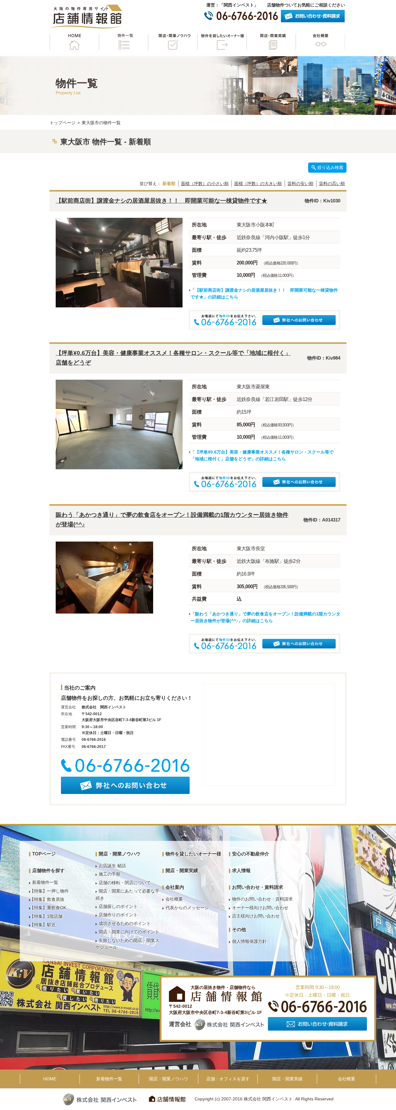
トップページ (62, 122)
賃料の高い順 (332, 183)
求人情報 (241, 870)
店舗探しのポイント (118, 906)
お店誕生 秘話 (112, 865)
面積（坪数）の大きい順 (258, 183)
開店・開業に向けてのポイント (129, 931)
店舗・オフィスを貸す (228, 1078)
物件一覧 (123, 42)
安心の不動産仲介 (250, 853)
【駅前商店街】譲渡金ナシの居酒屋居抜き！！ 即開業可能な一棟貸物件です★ (161, 200)
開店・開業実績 (271, 42)
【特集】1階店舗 (46, 916)
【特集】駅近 (43, 924)
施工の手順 (109, 874)
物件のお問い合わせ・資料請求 (262, 899)
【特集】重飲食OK (48, 907)
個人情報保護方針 (249, 941)
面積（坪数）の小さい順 (205, 183)
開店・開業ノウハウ (172, 42)
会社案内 (175, 887)
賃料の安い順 (300, 183)
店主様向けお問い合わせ (256, 916)
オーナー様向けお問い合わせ (260, 907)
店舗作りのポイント (118, 914)
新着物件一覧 (45, 882)
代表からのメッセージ (187, 907)
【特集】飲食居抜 (47, 899)
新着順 (168, 183)
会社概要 (320, 42)
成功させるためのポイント (125, 923)
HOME (74, 42)
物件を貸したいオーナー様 (221, 42)
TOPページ (44, 853)
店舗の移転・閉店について (125, 882)
